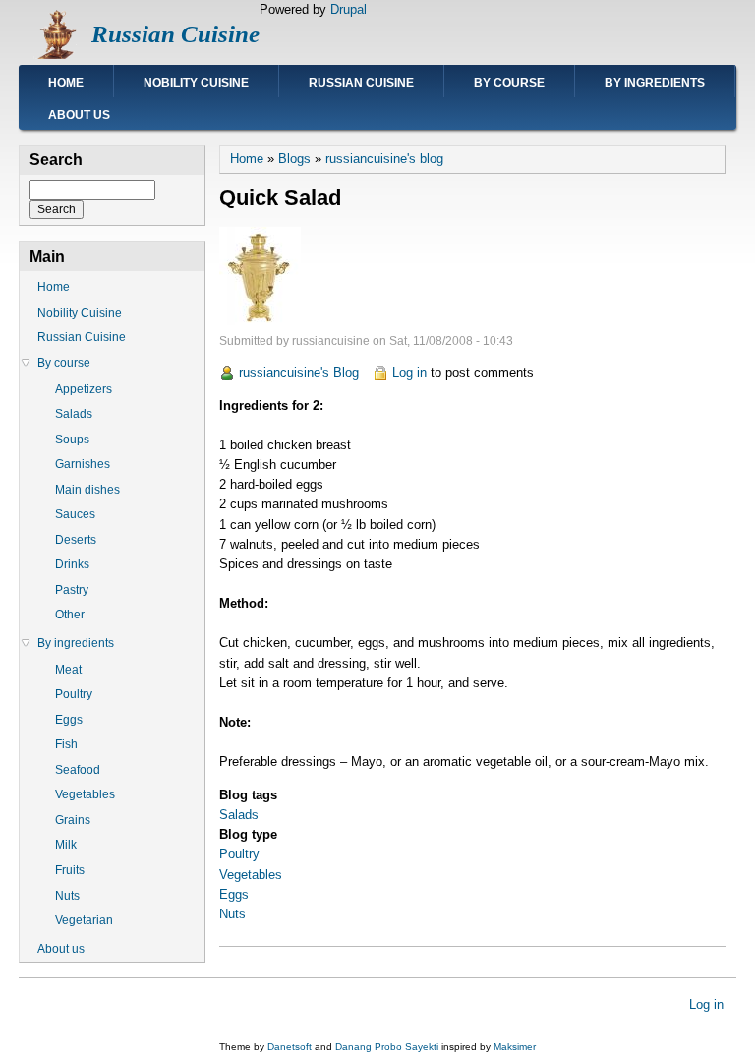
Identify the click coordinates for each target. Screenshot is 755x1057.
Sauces (75, 514)
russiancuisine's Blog (299, 372)
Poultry (239, 854)
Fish (66, 744)
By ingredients (655, 82)
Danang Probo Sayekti (386, 1046)
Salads (239, 814)
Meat (68, 669)
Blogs (294, 158)
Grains (72, 820)
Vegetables (250, 874)
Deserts (75, 540)
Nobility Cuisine (196, 82)
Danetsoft (289, 1046)
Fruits (70, 870)
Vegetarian (84, 920)
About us (79, 115)
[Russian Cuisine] (55, 54)
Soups (72, 439)
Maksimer (515, 1046)
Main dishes (87, 490)
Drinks (72, 564)
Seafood (77, 770)
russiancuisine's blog (384, 158)
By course (509, 82)
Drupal (348, 9)
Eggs (234, 894)
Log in (409, 372)
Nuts (232, 914)
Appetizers (83, 389)
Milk (66, 844)
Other (70, 614)
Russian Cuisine (175, 34)
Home (66, 82)
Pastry (71, 590)
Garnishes (82, 464)
